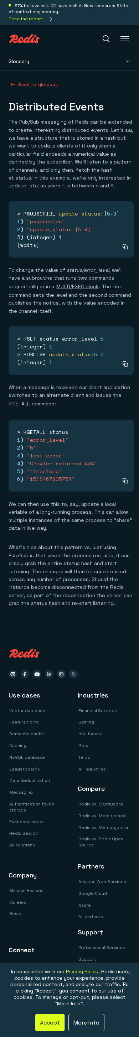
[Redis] (24, 39)
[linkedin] (49, 674)
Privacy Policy (82, 971)
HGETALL (19, 403)
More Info (86, 1022)
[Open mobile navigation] (125, 39)
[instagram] (61, 674)
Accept (50, 1022)
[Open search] (106, 39)
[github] (13, 674)
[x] (73, 674)
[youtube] (37, 674)
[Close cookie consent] (128, 973)
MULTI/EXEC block (77, 286)
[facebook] (25, 674)
